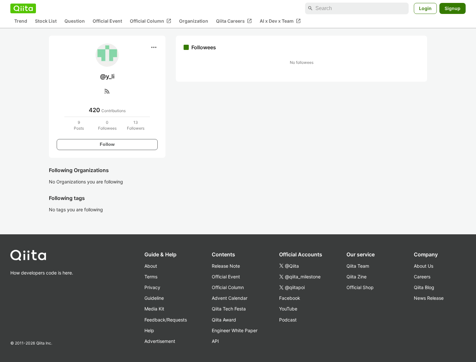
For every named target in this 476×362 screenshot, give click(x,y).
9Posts (79, 125)
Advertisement (159, 341)
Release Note (226, 266)
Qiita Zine (356, 276)
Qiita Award (224, 319)
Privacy (152, 287)
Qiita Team (357, 266)
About (150, 266)
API (215, 341)
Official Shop (360, 287)
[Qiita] (23, 8)
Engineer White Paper (234, 330)
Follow (107, 144)
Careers (422, 276)
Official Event (107, 21)
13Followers (135, 125)
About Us (423, 266)
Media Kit (154, 308)
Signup (452, 8)
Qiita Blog (424, 287)
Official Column (150, 21)
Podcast (288, 319)
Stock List (46, 21)
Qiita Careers (234, 21)
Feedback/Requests (165, 319)
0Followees (107, 125)
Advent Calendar (229, 298)
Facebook (289, 298)
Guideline (154, 298)
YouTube (288, 308)
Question (74, 21)
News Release (429, 298)
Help (149, 330)
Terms (150, 276)
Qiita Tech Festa (229, 308)
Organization (193, 21)
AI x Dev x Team (280, 21)
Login (425, 8)
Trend (20, 21)
